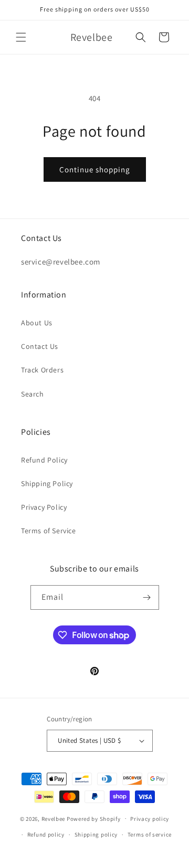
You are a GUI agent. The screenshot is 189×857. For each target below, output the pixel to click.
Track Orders (42, 370)
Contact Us (39, 346)
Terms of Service (48, 530)
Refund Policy (44, 460)
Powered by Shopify (94, 818)
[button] (21, 37)
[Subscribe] (147, 597)
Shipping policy (96, 834)
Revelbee (53, 818)
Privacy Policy (44, 507)
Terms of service (150, 834)
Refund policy (46, 834)
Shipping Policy (47, 483)
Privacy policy (149, 818)
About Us (36, 322)
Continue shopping (94, 169)
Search (32, 394)
